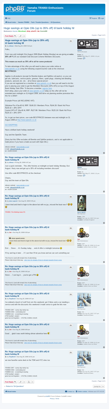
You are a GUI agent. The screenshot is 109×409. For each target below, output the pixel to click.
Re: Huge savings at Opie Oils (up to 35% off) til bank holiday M (27, 158)
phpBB (47, 396)
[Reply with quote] (71, 41)
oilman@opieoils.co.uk (17, 149)
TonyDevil (80, 307)
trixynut (15, 31)
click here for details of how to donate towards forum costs (43, 260)
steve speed (81, 212)
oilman (79, 50)
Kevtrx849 (43, 31)
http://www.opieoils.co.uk (26, 120)
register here (47, 88)
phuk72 (33, 31)
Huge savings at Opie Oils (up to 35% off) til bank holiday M (39, 28)
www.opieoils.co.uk (12, 69)
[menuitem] (7, 18)
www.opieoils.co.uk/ (22, 147)
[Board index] (15, 8)
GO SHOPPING (11, 125)
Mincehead (22, 31)
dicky (28, 31)
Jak (38, 31)
